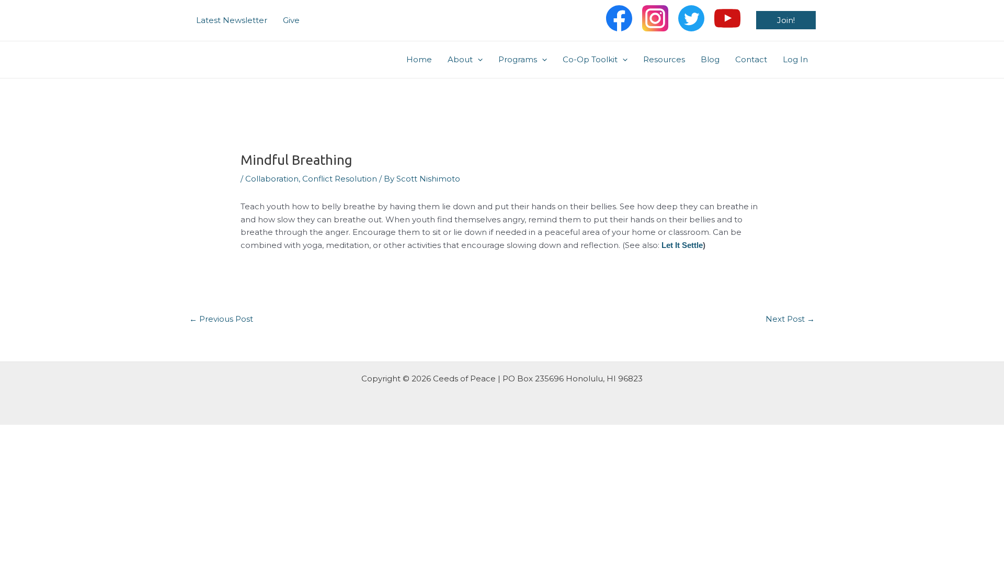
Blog (710, 59)
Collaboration (272, 179)
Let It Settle (682, 245)
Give (291, 20)
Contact (751, 59)
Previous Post (221, 319)
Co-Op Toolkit (590, 59)
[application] (478, 59)
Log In (795, 59)
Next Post (790, 319)
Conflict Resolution (339, 179)
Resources (664, 59)
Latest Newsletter (231, 20)
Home (419, 59)
